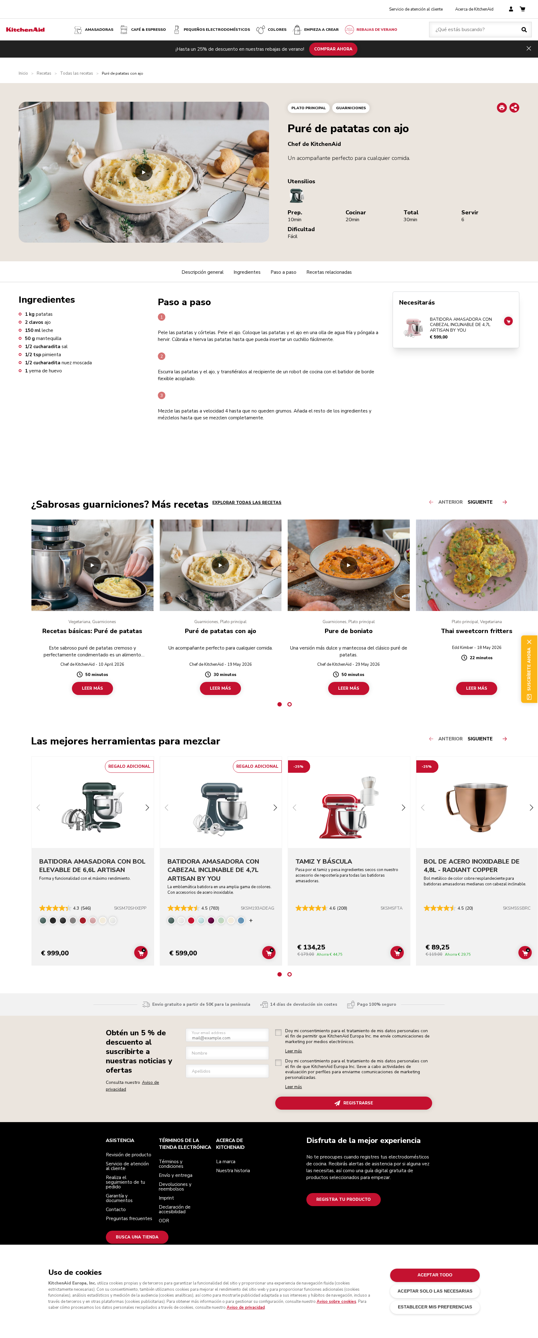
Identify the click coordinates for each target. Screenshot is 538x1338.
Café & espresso (148, 29)
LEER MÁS (92, 688)
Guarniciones (351, 107)
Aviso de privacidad (246, 1307)
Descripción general (203, 272)
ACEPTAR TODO (435, 1275)
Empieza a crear (321, 29)
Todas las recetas (76, 74)
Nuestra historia (233, 1171)
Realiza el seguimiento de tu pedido (125, 1182)
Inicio (23, 74)
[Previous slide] (38, 808)
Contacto (116, 1209)
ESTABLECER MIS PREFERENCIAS (435, 1307)
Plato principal (308, 107)
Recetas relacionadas (329, 272)
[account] (511, 9)
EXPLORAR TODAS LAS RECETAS (246, 503)
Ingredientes (247, 272)
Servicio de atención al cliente (416, 9)
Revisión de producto (128, 1155)
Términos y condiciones (171, 1164)
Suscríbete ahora (529, 669)
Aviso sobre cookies (336, 1301)
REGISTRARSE (358, 1103)
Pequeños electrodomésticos (217, 29)
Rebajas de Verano (376, 29)
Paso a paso (283, 272)
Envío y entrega (175, 1175)
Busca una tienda (137, 1237)
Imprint (166, 1198)
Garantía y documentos (119, 1198)
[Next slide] (147, 808)
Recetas (44, 74)
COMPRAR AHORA (333, 49)
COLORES (277, 29)
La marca (225, 1162)
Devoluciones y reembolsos (175, 1186)
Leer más (293, 1051)
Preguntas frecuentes (129, 1218)
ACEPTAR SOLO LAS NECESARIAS (435, 1291)
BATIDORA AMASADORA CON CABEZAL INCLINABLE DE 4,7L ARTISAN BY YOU (461, 325)
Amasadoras (99, 29)
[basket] (522, 9)
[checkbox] (278, 1032)
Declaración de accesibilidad (175, 1209)
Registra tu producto (343, 1199)
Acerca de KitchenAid (474, 9)
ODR (164, 1221)
